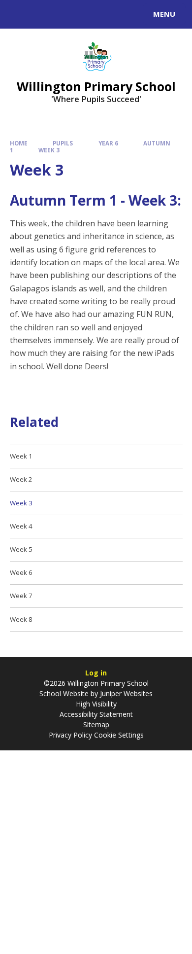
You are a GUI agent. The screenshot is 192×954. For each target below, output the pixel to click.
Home (19, 143)
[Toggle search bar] (18, 14)
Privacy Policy (70, 735)
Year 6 (108, 143)
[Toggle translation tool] (43, 14)
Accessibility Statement (96, 714)
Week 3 (49, 150)
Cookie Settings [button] (119, 735)
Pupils (63, 143)
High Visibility (96, 703)
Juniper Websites (125, 693)
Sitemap (96, 724)
